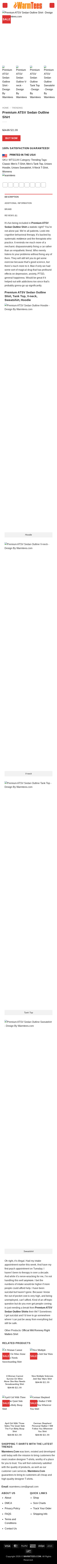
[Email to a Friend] (21, 184)
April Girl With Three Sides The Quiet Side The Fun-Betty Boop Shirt (14, 1427)
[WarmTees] (12, 178)
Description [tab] (12, 197)
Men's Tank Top (34, 164)
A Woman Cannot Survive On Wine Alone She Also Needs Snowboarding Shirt (14, 1380)
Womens (7, 171)
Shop (36, 1497)
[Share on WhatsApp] (5, 184)
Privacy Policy (12, 1508)
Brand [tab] (8, 209)
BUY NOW (11, 138)
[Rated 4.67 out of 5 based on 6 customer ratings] (28, 126)
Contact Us (11, 1528)
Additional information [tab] (18, 203)
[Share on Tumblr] (43, 184)
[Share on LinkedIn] (37, 184)
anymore (28, 1280)
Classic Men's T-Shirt (13, 164)
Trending (17, 108)
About (8, 1497)
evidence (21, 238)
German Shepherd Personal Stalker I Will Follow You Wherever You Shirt (42, 1427)
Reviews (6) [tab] (11, 215)
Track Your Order (42, 1508)
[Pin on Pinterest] (26, 184)
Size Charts (39, 1503)
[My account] (52, 5)
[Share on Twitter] (16, 184)
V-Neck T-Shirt (40, 167)
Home (5, 108)
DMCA (8, 1503)
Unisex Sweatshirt (21, 167)
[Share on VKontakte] (32, 184)
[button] (5, 5)
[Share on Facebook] (10, 184)
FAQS (8, 1514)
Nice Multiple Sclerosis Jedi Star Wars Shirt (42, 1377)
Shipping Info (40, 1514)
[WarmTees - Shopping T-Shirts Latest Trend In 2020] (29, 5)
